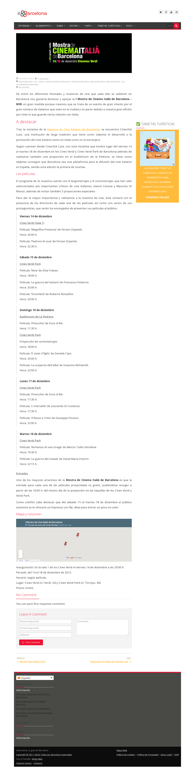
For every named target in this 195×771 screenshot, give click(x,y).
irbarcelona (44, 78)
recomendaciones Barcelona (27, 84)
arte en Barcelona (26, 81)
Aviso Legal (166, 754)
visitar (73, 25)
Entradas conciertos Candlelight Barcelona (34, 714)
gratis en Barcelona (97, 81)
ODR (176, 754)
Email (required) (29, 628)
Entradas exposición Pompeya (33, 708)
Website (24, 634)
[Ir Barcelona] (32, 13)
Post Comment (33, 642)
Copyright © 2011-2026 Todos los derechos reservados (44, 754)
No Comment (24, 87)
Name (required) (29, 621)
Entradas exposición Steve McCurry (31, 703)
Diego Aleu (37, 758)
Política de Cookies (125, 754)
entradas (23, 25)
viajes (60, 25)
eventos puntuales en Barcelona (57, 81)
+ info (87, 25)
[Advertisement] (157, 75)
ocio (129, 25)
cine (35, 81)
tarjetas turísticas (108, 25)
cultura (41, 81)
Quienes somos (24, 763)
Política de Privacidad (147, 754)
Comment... (83, 621)
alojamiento (43, 25)
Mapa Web (121, 750)
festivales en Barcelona (80, 81)
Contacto (38, 763)
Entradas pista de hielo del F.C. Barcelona (33, 696)
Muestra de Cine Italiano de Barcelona (73, 129)
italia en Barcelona (113, 81)
